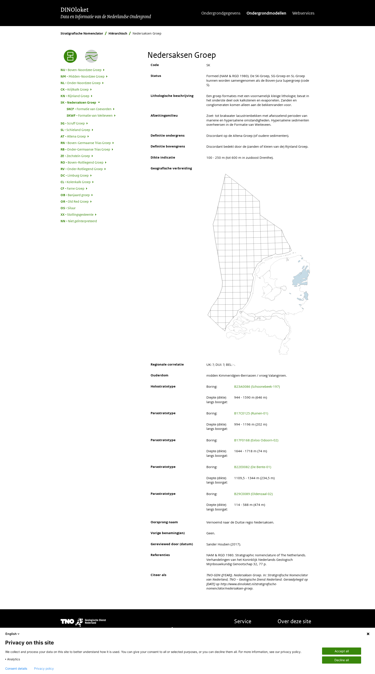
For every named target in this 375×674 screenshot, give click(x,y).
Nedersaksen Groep (78, 102)
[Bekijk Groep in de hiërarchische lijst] (70, 56)
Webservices (303, 13)
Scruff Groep (73, 123)
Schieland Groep (75, 130)
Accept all (342, 651)
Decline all (341, 660)
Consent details (16, 668)
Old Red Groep (75, 201)
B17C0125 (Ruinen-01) (251, 413)
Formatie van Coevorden (89, 109)
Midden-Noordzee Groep (83, 76)
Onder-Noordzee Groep (81, 83)
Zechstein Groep (75, 156)
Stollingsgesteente (77, 214)
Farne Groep (72, 188)
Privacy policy (44, 668)
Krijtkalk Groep (75, 89)
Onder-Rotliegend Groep (82, 169)
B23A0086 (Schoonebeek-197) (257, 386)
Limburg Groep (75, 175)
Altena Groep (73, 136)
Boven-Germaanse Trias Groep (86, 143)
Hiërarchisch (118, 33)
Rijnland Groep (75, 96)
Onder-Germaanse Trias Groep (85, 149)
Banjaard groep (75, 195)
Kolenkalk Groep (76, 182)
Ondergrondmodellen (266, 13)
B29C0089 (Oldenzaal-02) (253, 494)
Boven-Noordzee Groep (81, 70)
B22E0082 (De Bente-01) (252, 467)
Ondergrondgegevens (220, 13)
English (11, 634)
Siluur (68, 208)
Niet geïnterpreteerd (79, 221)
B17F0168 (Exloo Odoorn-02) (256, 440)
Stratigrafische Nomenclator (82, 33)
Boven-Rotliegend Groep (82, 162)
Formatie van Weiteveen (90, 115)
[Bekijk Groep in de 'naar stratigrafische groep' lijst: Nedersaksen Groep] (91, 56)
